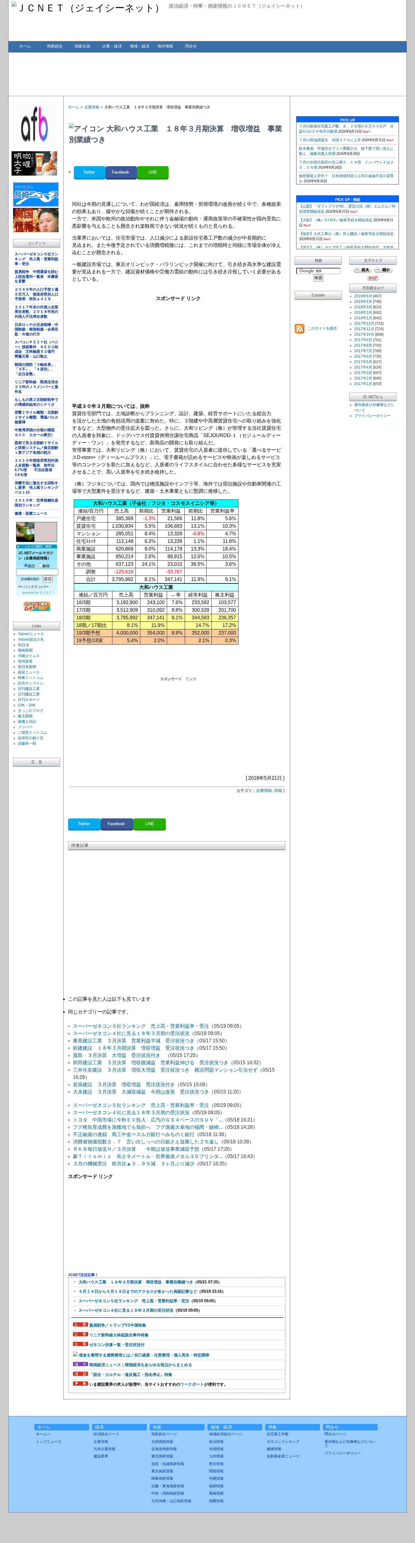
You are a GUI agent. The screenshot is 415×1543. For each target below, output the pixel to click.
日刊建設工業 (29, 689)
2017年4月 (363, 367)
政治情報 (216, 1442)
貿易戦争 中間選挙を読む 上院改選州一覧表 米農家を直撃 (37, 276)
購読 (31, 566)
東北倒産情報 (162, 1456)
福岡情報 (216, 1486)
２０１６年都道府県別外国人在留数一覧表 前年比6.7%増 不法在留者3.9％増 (36, 467)
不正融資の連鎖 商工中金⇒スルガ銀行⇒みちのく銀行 (133, 1134)
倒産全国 (82, 46)
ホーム (25, 46)
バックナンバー (36, 587)
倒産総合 (55, 46)
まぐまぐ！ (47, 592)
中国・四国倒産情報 (167, 1493)
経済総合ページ (106, 1434)
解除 (46, 566)
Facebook (121, 172)
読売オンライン (30, 683)
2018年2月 (363, 312)
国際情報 (216, 1501)
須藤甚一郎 (27, 743)
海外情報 (165, 46)
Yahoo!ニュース (31, 634)
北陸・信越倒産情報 (167, 1464)
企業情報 (91, 107)
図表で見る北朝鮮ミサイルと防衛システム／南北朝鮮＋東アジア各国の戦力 (36, 447)
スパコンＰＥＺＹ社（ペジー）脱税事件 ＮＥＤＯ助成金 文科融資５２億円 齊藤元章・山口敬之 (36, 349)
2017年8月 (363, 345)
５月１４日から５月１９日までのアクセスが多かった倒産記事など (138, 1291)
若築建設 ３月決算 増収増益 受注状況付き (124, 1084)
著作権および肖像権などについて (350, 1444)
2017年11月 (364, 329)
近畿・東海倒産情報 (167, 1486)
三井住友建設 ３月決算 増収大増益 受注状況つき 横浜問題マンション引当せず (165, 1069)
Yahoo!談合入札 (31, 639)
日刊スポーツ (29, 700)
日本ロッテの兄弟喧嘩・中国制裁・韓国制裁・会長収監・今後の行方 (36, 329)
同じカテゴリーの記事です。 (99, 1011)
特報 (278, 790)
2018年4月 (363, 301)
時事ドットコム (30, 678)
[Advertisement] (207, 73)
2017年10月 (364, 334)
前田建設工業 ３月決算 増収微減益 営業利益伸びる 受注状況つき (150, 1062)
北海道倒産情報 (164, 1449)
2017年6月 (363, 356)
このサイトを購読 (322, 328)
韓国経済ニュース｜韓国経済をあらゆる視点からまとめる (140, 1365)
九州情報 (216, 1456)
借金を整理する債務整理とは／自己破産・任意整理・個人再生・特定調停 (144, 1355)
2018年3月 (363, 307)
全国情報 (216, 1449)
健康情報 (274, 1449)
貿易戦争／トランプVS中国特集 (117, 1325)
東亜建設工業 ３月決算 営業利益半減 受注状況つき (133, 1040)
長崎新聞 (25, 650)
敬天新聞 (25, 716)
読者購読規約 (30, 579)
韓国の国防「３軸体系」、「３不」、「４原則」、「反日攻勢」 (36, 369)
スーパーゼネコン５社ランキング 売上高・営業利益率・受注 (36, 259)
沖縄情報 (216, 1478)
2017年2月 (363, 378)
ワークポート (192, 1384)
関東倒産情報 (162, 1478)
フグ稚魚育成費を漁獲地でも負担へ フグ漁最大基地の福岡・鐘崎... (147, 1127)
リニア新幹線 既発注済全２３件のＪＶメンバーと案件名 (36, 387)
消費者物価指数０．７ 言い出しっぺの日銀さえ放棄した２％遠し (146, 1141)
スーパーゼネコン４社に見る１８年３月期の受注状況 (131, 1033)
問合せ (191, 46)
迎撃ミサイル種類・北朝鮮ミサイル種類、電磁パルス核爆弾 (36, 417)
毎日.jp (23, 645)
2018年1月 (363, 318)
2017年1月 (363, 384)
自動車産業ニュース (283, 1456)
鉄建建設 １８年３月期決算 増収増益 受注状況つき (133, 1048)
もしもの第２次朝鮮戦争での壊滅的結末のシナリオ (36, 402)
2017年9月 (363, 340)
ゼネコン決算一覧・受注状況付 (117, 1344)
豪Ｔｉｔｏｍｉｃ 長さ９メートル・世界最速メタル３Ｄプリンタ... (147, 1156)
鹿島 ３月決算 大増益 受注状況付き (119, 1055)
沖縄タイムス (29, 656)
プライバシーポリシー (372, 416)
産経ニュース (29, 672)
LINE (152, 172)
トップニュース (48, 1442)
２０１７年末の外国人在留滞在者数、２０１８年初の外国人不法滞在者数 (36, 312)
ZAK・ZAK (27, 705)
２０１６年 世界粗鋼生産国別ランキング (36, 502)
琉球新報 (25, 661)
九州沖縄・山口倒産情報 (171, 1501)
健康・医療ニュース (31, 513)
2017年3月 (363, 373)
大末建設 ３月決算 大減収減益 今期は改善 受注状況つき (141, 1091)
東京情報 (216, 1464)
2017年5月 (363, 362)
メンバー (25, 727)
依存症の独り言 (30, 738)
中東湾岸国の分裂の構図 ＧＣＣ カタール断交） (36, 432)
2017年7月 (363, 351)
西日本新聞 (27, 667)
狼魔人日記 (27, 721)
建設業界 (101, 1456)
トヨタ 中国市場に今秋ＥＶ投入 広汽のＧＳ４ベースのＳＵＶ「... (147, 1119)
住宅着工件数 (278, 1434)
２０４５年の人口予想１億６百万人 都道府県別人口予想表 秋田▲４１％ (36, 294)
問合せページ (335, 1434)
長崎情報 (216, 1493)
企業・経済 (112, 46)
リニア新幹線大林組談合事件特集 (119, 1335)
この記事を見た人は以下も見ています (109, 999)
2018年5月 (363, 296)
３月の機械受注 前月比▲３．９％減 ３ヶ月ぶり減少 (133, 1163)
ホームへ (43, 1434)
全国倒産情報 (162, 1442)
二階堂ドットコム (32, 732)
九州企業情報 (104, 1449)
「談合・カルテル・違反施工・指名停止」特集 (130, 1374)
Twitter (89, 172)
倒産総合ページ (164, 1434)
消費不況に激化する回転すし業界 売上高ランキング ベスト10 (37, 488)
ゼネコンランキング (283, 1442)
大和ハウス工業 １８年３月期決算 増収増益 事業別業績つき (136, 1282)
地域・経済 (139, 46)
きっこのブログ (30, 711)
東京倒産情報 (162, 1471)
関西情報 (216, 1471)
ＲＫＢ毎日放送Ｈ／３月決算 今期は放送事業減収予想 (136, 1149)
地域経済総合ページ (225, 1434)
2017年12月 (364, 323)
